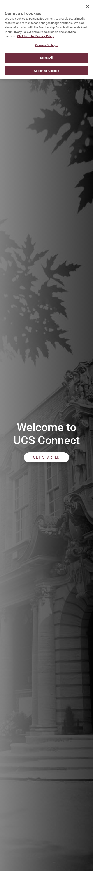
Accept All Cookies (46, 70)
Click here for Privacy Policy (35, 36)
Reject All (46, 57)
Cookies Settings (46, 45)
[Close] (88, 6)
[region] (46, 39)
